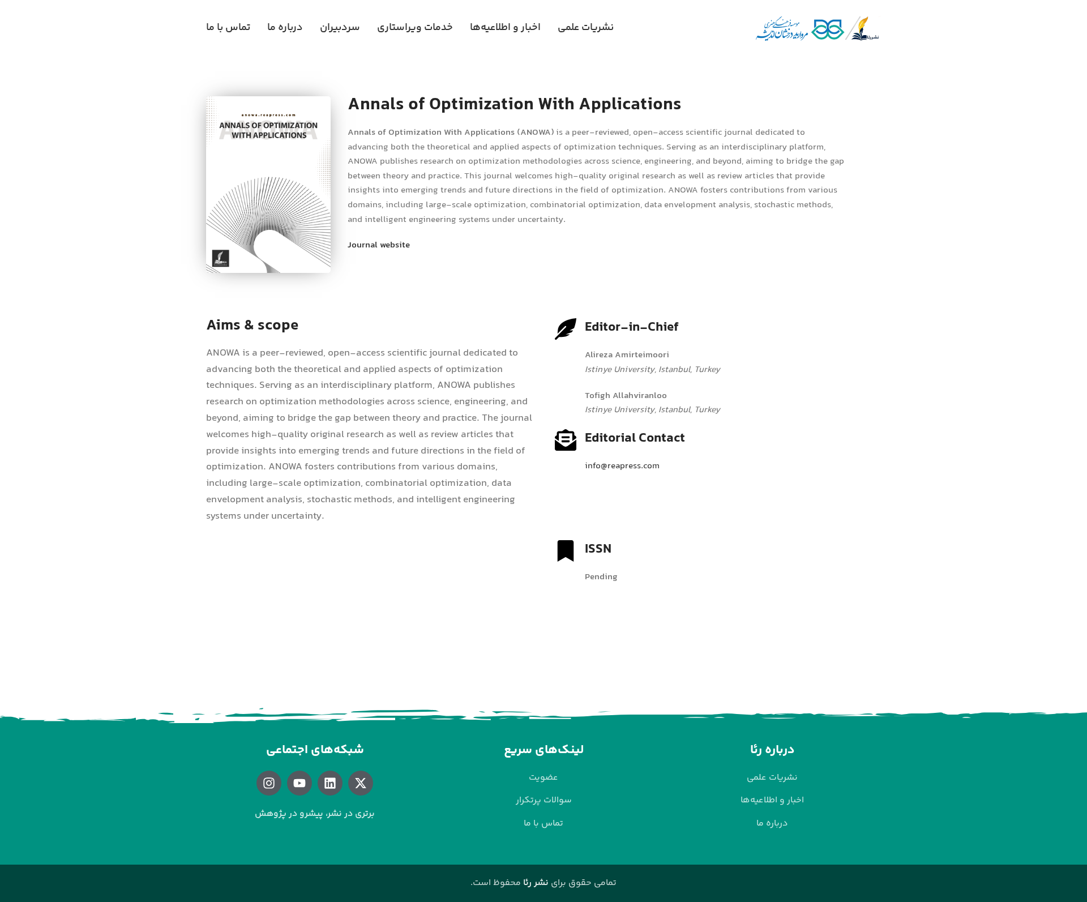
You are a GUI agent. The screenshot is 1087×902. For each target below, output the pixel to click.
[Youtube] (299, 783)
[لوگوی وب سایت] (817, 29)
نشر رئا (536, 883)
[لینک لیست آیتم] (772, 778)
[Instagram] (268, 783)
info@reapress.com (622, 466)
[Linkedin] (330, 783)
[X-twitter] (360, 783)
